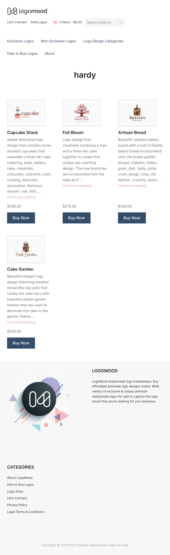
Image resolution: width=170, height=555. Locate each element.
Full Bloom (73, 132)
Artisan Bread (132, 132)
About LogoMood (20, 478)
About (50, 53)
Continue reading (21, 197)
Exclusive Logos (20, 41)
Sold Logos (39, 22)
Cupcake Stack (22, 132)
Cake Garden (20, 269)
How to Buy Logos (22, 53)
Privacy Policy (17, 505)
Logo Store (15, 491)
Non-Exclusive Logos (58, 41)
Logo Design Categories (103, 41)
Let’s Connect (17, 22)
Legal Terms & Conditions (25, 512)
